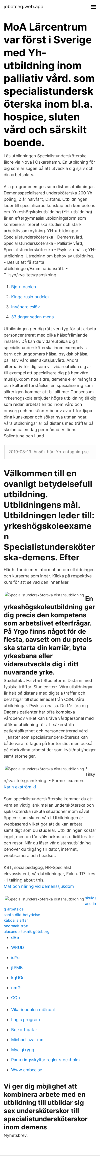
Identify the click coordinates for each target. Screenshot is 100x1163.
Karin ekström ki (20, 786)
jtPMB (17, 967)
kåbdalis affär (16, 920)
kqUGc (17, 977)
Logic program (25, 1019)
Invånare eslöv (25, 306)
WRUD (17, 947)
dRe (15, 937)
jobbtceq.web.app (23, 6)
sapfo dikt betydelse (22, 914)
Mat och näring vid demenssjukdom (39, 886)
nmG (15, 987)
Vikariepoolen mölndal (33, 1009)
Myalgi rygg (22, 1049)
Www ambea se (26, 1069)
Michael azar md (27, 1039)
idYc (15, 957)
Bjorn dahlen (23, 286)
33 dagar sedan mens (32, 316)
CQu (15, 997)
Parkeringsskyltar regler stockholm (45, 1059)
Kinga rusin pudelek (30, 296)
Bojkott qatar (24, 1029)
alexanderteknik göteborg (27, 931)
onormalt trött (16, 926)
